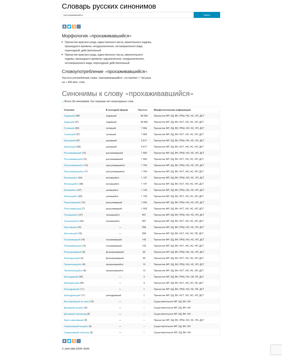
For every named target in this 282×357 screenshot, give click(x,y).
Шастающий (70, 233)
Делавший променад (75, 313)
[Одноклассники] (74, 27)
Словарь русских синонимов (109, 5)
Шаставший (70, 227)
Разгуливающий (72, 208)
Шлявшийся (70, 189)
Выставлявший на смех (76, 301)
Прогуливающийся (74, 171)
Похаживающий (72, 245)
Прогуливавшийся (73, 165)
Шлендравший (71, 289)
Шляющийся (71, 196)
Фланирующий (72, 258)
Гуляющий (69, 134)
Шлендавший (71, 276)
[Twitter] (69, 27)
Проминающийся (73, 270)
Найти (207, 14)
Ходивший (69, 115)
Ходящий (69, 121)
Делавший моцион (74, 307)
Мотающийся (71, 183)
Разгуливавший (72, 202)
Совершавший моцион (76, 326)
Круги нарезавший (74, 319)
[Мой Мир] (79, 27)
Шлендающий (71, 282)
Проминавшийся (73, 264)
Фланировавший (73, 251)
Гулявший (69, 128)
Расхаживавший (72, 152)
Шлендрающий (72, 295)
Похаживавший (72, 239)
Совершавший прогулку (76, 332)
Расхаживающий (73, 158)
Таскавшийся (71, 214)
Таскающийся (71, 220)
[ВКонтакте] (64, 27)
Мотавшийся (71, 177)
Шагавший (69, 140)
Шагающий (70, 146)
